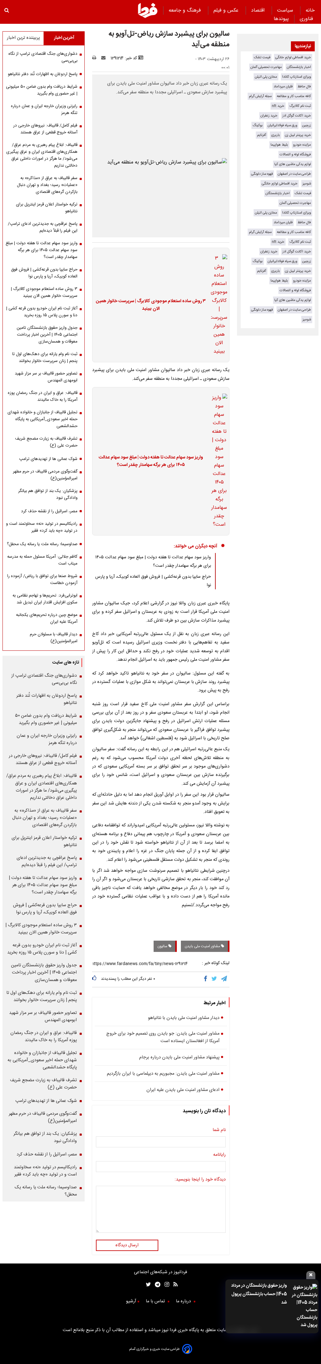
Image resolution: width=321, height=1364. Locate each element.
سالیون (162, 946)
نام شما (219, 1130)
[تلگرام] (224, 979)
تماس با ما (156, 1301)
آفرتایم (261, 135)
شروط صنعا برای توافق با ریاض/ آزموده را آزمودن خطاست (42, 579)
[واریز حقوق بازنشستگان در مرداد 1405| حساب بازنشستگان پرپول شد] (304, 1306)
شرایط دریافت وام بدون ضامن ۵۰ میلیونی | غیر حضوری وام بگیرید (41, 90)
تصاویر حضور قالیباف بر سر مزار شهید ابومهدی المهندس (46, 377)
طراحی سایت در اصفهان (294, 174)
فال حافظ (304, 87)
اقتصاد (258, 10)
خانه (310, 10)
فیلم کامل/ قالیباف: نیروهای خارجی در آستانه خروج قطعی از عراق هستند (45, 129)
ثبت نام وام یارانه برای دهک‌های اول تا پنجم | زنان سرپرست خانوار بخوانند (44, 357)
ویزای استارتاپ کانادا (296, 77)
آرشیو (131, 1301)
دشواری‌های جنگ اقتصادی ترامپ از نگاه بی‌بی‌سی (42, 57)
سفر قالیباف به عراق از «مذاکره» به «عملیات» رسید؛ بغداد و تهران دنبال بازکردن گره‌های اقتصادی (47, 185)
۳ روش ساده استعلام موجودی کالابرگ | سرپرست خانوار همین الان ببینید (151, 305)
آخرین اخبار (64, 38)
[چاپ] (96, 58)
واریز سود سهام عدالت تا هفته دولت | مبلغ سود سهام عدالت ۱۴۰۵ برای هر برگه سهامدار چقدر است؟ (151, 461)
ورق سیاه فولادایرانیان (282, 125)
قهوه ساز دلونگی (262, 174)
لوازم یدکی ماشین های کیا (292, 164)
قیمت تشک (262, 57)
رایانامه (219, 1155)
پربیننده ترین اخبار (23, 38)
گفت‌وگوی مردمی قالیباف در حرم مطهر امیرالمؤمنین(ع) (45, 475)
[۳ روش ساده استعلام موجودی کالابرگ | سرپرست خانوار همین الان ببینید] (217, 305)
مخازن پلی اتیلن (266, 77)
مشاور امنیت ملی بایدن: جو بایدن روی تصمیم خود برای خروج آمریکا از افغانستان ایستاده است (162, 1037)
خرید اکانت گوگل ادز (296, 116)
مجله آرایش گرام (260, 96)
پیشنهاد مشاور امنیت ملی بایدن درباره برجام (179, 1057)
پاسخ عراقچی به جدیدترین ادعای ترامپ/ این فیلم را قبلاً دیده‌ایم (42, 227)
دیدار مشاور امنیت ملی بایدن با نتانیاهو (183, 1018)
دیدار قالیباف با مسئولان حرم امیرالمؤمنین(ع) (53, 638)
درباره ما (184, 1301)
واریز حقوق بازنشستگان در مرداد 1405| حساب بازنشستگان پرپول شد (259, 1294)
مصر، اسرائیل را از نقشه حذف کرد (49, 511)
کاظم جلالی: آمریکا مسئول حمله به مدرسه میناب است (42, 560)
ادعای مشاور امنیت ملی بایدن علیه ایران (182, 1090)
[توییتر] (214, 979)
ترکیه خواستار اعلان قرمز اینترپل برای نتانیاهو (46, 208)
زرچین (306, 125)
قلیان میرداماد (283, 87)
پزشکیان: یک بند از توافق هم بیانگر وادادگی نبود (47, 494)
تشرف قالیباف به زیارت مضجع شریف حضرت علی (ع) (46, 442)
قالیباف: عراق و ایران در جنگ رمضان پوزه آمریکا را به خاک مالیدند (42, 396)
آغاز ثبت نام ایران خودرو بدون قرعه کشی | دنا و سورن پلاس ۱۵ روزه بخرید (41, 312)
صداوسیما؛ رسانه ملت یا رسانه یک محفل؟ (42, 544)
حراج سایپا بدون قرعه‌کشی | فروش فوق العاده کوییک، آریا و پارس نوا (44, 273)
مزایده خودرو (302, 145)
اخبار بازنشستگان (299, 67)
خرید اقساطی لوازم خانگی (293, 57)
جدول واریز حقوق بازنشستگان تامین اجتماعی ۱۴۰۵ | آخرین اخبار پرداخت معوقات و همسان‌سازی (47, 334)
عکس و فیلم (226, 10)
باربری (275, 135)
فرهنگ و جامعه (186, 10)
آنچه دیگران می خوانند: (195, 546)
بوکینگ (258, 125)
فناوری (307, 19)
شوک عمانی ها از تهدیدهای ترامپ (48, 459)
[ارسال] (104, 58)
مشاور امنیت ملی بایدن (203, 946)
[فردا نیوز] (147, 17)
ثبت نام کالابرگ (300, 106)
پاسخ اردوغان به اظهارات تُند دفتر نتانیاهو (42, 74)
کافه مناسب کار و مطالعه (294, 96)
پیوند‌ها (281, 19)
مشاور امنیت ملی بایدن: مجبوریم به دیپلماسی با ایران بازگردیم (163, 1073)
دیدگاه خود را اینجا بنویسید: (200, 1179)
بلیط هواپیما (279, 145)
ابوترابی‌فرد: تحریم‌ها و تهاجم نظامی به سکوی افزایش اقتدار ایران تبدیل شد (45, 599)
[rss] (173, 1285)
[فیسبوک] (207, 979)
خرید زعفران (268, 116)
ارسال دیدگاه (127, 1245)
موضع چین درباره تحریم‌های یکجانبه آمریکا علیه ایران (46, 618)
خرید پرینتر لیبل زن (298, 135)
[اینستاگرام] (164, 1285)
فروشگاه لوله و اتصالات (295, 155)
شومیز (307, 184)
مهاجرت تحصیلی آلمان (266, 67)
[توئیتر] (147, 1285)
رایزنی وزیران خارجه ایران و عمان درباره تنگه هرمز (44, 109)
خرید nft (278, 106)
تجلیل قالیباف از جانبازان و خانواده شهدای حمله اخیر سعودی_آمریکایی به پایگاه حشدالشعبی (42, 419)
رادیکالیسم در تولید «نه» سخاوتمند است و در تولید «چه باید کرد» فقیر (41, 527)
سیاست (286, 10)
